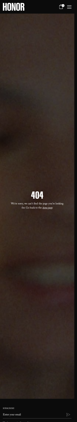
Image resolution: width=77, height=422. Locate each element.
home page (47, 208)
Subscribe (9, 408)
